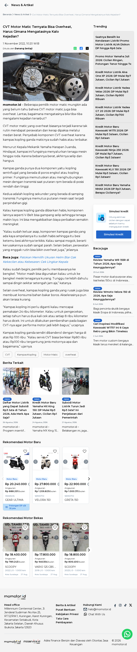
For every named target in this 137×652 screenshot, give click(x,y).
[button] (7, 355)
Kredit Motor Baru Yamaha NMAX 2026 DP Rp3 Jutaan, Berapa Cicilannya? (113, 189)
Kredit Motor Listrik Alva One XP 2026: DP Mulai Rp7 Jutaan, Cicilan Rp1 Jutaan (113, 76)
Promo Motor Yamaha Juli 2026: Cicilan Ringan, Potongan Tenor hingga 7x (113, 60)
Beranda (7, 14)
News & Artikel (21, 14)
